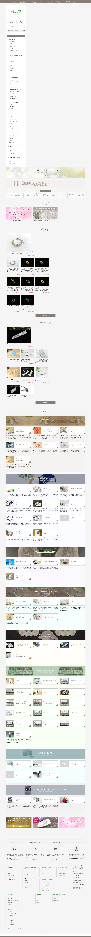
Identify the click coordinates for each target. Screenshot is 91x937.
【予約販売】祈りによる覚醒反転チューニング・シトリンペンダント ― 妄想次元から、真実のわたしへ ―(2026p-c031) (27, 289)
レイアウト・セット (13, 43)
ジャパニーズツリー (13, 121)
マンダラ (11, 138)
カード (10, 116)
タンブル (11, 48)
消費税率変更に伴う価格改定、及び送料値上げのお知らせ (35, 184)
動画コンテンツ (12, 163)
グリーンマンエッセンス (13, 113)
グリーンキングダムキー (14, 119)
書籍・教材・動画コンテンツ (14, 157)
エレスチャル (12, 106)
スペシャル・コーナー (13, 80)
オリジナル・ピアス (13, 96)
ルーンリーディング (10, 928)
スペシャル (11, 124)
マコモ (10, 150)
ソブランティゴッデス (13, 128)
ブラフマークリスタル (13, 108)
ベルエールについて (78, 875)
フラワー (11, 137)
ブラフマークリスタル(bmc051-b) (11, 396)
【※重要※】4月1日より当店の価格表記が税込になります (35, 182)
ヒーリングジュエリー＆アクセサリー (15, 89)
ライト (10, 140)
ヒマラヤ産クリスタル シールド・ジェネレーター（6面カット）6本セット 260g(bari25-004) (41, 361)
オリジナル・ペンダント (14, 95)
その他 (10, 73)
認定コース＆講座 (12, 41)
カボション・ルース (13, 50)
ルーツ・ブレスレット (13, 98)
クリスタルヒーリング (12, 39)
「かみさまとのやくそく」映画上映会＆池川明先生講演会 (35, 185)
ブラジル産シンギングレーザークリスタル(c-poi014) (13, 378)
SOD (10, 148)
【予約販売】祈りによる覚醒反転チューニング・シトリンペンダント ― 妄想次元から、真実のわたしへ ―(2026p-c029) (41, 289)
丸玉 (10, 85)
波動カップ (11, 70)
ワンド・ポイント (12, 46)
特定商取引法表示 (77, 880)
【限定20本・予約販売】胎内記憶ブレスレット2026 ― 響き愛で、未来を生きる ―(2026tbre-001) (13, 270)
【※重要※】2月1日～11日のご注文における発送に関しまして (36, 183)
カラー (10, 58)
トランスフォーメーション (14, 131)
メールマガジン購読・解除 (79, 884)
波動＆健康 (10, 146)
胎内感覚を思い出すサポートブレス (40, 220)
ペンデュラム (12, 45)
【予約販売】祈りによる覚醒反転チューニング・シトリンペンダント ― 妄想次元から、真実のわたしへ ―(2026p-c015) (41, 270)
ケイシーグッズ (12, 153)
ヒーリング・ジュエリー (14, 91)
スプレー (11, 123)
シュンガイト (12, 68)
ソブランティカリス (13, 126)
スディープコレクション (13, 102)
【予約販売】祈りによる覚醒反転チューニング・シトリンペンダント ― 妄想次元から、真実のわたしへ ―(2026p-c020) (27, 307)
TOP (75, 871)
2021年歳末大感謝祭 (26, 181)
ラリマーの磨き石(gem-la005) (13, 359)
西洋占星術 (11, 61)
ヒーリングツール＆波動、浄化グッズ (15, 55)
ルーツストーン (21, 928)
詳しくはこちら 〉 (14, 859)
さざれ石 (11, 72)
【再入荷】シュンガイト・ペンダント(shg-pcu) (27, 396)
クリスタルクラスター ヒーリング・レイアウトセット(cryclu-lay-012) (27, 379)
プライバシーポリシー (78, 882)
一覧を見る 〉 (45, 315)
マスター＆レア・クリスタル (15, 81)
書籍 (10, 160)
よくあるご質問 (77, 877)
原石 (10, 83)
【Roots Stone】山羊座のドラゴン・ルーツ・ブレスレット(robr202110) (41, 379)
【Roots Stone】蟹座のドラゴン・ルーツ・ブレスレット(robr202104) (27, 360)
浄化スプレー (12, 66)
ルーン (10, 59)
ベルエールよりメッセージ (79, 873)
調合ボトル (11, 142)
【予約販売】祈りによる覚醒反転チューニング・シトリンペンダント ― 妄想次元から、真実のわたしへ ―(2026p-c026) (13, 307)
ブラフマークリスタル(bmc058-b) (14, 343)
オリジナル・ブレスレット (14, 93)
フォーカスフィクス (13, 135)
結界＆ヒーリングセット (14, 51)
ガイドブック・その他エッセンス (15, 118)
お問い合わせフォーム (74, 855)
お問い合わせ (76, 878)
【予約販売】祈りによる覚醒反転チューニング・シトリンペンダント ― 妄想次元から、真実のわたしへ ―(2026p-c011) (13, 289)
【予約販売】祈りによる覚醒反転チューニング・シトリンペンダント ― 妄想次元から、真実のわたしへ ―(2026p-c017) (27, 270)
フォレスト (11, 133)
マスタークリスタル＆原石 (13, 77)
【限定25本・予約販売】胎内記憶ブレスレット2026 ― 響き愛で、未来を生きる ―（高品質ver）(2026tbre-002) (20, 252)
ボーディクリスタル (13, 109)
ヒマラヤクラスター (13, 104)
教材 (10, 161)
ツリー (10, 130)
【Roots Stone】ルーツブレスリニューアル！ (15, 220)
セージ (10, 65)
